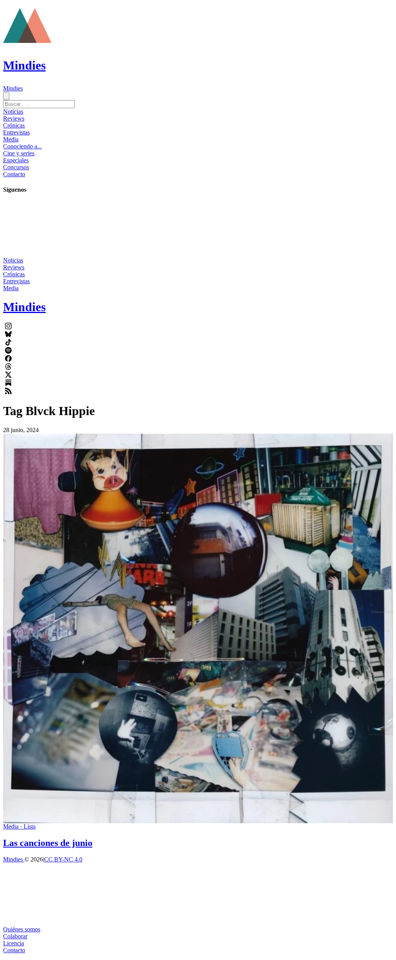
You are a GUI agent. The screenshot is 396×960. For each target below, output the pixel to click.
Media (11, 139)
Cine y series (18, 153)
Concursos (16, 167)
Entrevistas (16, 132)
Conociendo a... (22, 146)
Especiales (16, 160)
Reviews (13, 118)
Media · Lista (19, 826)
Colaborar (15, 936)
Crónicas (14, 125)
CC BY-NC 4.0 (63, 859)
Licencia (13, 943)
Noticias (13, 111)
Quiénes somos (21, 929)
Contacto (14, 174)
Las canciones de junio (47, 843)
